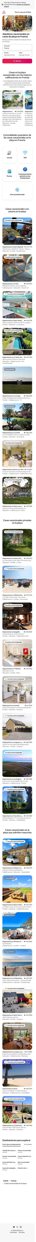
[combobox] (17, 48)
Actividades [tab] (28, 1144)
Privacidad (13, 1232)
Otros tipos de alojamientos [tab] (11, 1144)
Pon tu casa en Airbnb (23, 12)
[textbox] (10, 55)
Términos (22, 1232)
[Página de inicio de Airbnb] (3, 12)
